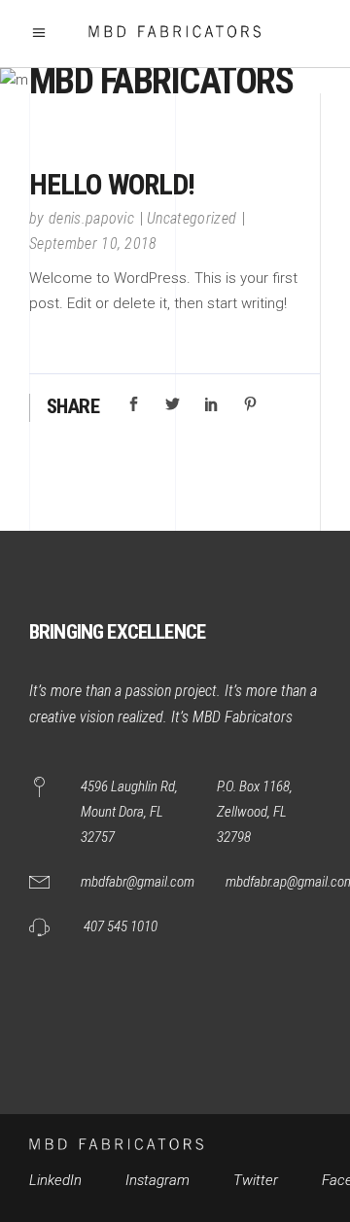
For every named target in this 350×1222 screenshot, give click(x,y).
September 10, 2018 (93, 243)
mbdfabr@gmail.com (137, 881)
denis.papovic (91, 218)
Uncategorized (191, 218)
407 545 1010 (121, 926)
